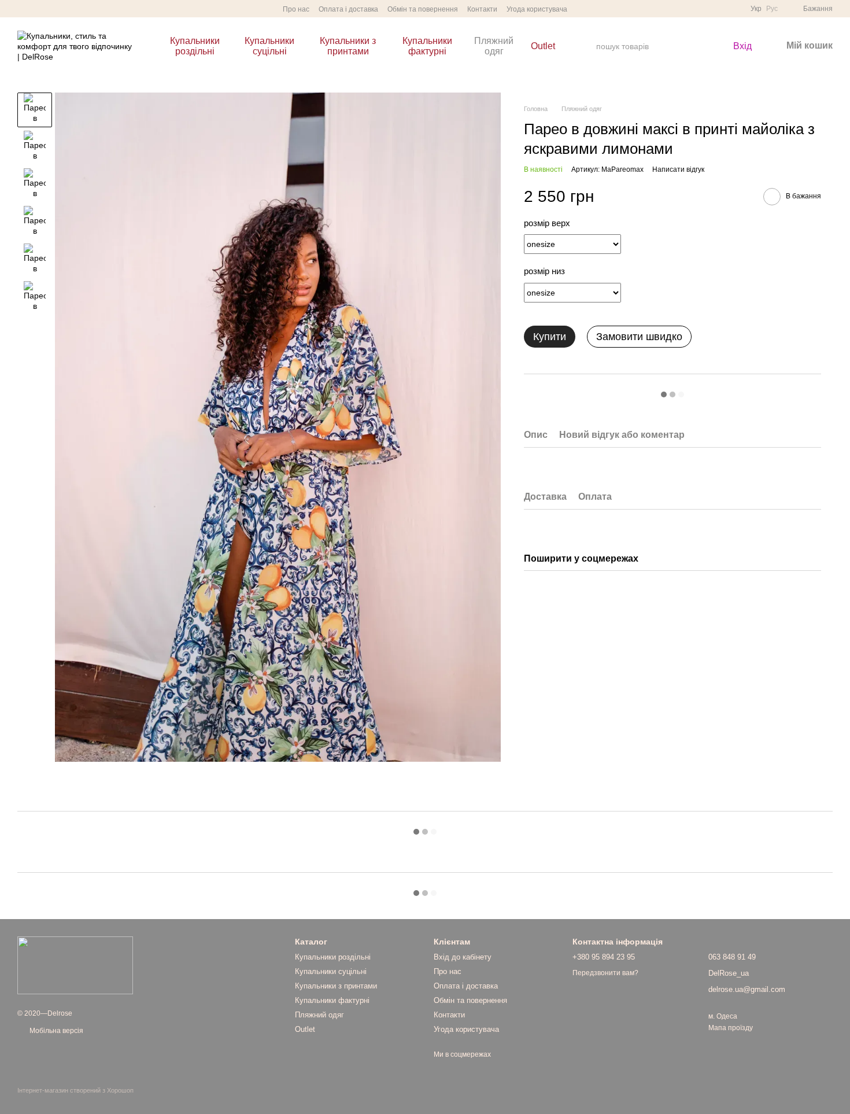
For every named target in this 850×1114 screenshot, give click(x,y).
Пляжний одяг (493, 46)
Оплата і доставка (348, 9)
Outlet (543, 46)
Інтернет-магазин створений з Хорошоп (75, 1090)
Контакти (482, 9)
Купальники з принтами (348, 46)
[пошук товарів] (696, 46)
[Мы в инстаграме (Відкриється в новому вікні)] (22, 8)
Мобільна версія (55, 1031)
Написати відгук (678, 169)
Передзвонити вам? (605, 973)
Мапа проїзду (730, 1028)
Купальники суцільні (269, 46)
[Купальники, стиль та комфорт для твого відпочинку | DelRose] (75, 965)
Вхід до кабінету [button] (462, 957)
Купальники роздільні (195, 46)
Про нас (296, 9)
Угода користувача (537, 9)
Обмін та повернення (422, 9)
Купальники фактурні (427, 46)
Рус (772, 8)
